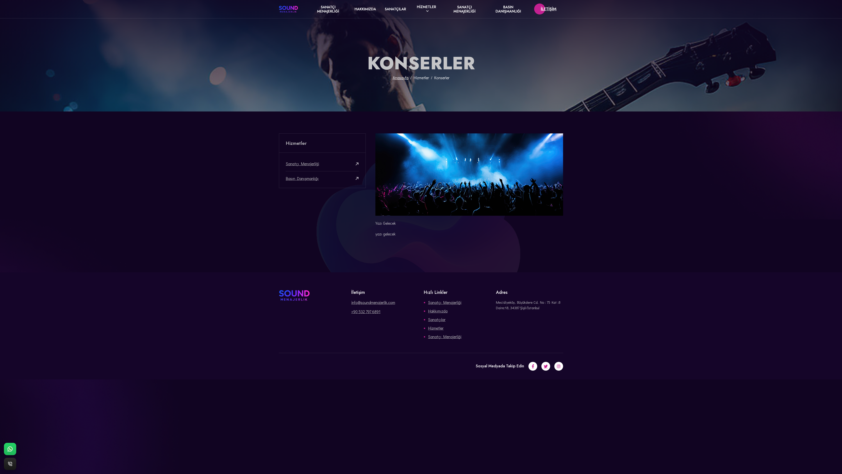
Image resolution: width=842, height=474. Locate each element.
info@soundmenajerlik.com (373, 302)
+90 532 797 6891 (365, 311)
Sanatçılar (395, 9)
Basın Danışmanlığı (508, 9)
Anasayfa (401, 77)
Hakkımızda (365, 9)
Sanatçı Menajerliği (328, 9)
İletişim (549, 9)
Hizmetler (426, 6)
